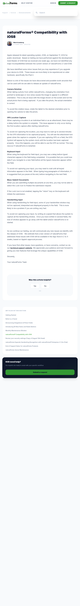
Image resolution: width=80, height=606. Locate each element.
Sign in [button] (53, 3)
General (13, 12)
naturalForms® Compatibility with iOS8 (19, 334)
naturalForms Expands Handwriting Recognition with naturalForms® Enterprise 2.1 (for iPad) (37, 342)
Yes (35, 286)
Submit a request (68, 3)
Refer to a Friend (11, 319)
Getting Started (11, 315)
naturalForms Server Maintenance (17, 350)
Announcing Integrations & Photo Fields (19, 323)
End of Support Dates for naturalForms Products (22, 346)
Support (5, 12)
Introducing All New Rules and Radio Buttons (21, 326)
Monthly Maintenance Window (16, 330)
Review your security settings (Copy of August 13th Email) (25, 338)
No (45, 286)
